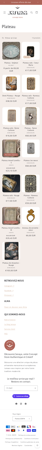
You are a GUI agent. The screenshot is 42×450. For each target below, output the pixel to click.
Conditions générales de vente (29, 442)
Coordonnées (28, 445)
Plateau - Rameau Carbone (31, 197)
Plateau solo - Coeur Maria (31, 64)
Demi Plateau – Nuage (11, 96)
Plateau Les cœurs (31, 160)
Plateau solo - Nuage (11, 195)
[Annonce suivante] (38, 2)
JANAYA (14, 435)
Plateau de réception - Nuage (11, 264)
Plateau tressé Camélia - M (11, 229)
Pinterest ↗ (9, 295)
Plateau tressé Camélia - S (11, 162)
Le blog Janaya (10, 324)
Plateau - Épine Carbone (31, 129)
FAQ (6, 333)
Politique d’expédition (11, 442)
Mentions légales (17, 445)
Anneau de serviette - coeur (30, 229)
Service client (9, 329)
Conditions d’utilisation (31, 438)
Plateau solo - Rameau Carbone (31, 97)
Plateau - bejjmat (11, 63)
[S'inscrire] (35, 388)
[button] (4, 12)
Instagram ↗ (9, 286)
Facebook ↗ (8, 290)
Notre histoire (10, 319)
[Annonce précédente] (4, 2)
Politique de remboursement (27, 435)
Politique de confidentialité (14, 438)
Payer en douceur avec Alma (15, 307)
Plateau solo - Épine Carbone (11, 129)
